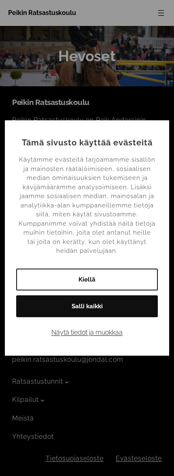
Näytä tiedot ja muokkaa (87, 332)
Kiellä (87, 279)
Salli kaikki (87, 306)
